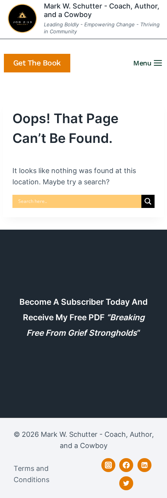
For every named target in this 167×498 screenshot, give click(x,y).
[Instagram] (108, 465)
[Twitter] (126, 483)
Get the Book (37, 62)
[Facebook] (126, 465)
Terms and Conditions (31, 474)
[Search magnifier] (148, 201)
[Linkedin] (144, 465)
